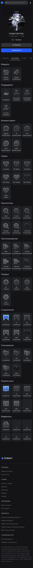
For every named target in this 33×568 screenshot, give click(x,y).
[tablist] (16, 58)
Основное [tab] (5, 58)
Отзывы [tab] (24, 58)
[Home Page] (2, 2)
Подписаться (16, 50)
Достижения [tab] (15, 58)
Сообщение (16, 45)
